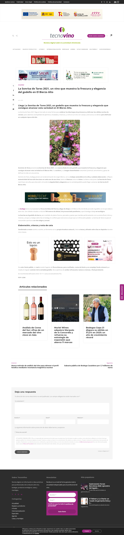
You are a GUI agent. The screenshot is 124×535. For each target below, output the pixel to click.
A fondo (41, 49)
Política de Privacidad (28, 443)
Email (48, 417)
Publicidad (20, 2)
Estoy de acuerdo (21, 432)
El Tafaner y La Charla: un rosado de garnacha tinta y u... (99, 501)
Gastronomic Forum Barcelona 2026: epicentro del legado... (99, 486)
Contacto (66, 2)
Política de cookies (40, 2)
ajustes (37, 533)
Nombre (17, 417)
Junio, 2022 (20, 100)
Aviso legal (28, 2)
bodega (22, 209)
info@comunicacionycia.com (86, 442)
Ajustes (97, 531)
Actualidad (16, 49)
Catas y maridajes (82, 49)
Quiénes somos (10, 2)
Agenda (72, 49)
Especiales (65, 49)
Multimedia (93, 49)
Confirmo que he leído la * (60, 505)
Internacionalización (54, 49)
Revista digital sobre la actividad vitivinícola (62, 43)
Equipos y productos (29, 49)
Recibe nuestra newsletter (96, 36)
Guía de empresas (104, 49)
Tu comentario (19, 401)
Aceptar (87, 531)
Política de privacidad (54, 2)
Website (80, 417)
